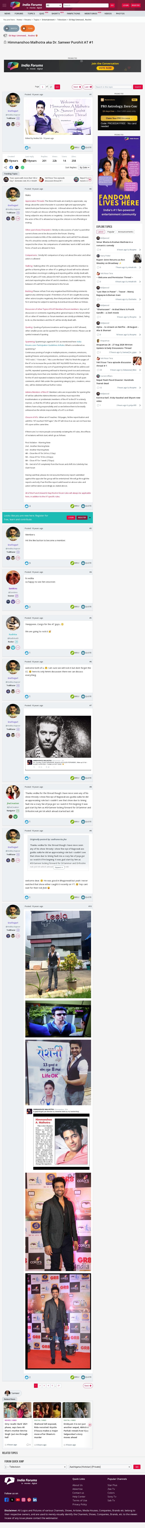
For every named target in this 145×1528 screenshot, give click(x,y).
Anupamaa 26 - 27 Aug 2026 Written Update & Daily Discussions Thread (114, 346)
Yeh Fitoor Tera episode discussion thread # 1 (113, 364)
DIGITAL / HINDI (40, 1420)
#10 (90, 906)
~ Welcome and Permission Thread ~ (114, 277)
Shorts (56, 13)
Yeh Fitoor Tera (106, 273)
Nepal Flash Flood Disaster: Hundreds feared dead (115, 382)
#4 (90, 572)
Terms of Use (79, 1500)
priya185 (132, 405)
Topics (31, 13)
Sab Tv (111, 1500)
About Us (77, 1485)
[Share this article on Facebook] (11, 167)
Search (138, 87)
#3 (90, 528)
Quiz (41, 13)
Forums (19, 13)
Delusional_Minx (129, 370)
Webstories (91, 13)
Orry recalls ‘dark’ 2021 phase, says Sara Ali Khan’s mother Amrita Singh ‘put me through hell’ (16, 1431)
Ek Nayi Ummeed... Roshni (22, 35)
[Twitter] (12, 1500)
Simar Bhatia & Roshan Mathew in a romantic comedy (114, 244)
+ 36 (17, 124)
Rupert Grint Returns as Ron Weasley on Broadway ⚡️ (110, 261)
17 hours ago (114, 352)
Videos (108, 13)
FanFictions (73, 13)
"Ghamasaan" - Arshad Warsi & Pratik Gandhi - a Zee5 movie (115, 311)
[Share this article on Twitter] (17, 167)
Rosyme (133, 249)
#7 (90, 705)
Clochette (132, 299)
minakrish (132, 267)
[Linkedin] (35, 1500)
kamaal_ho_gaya (129, 352)
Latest (101, 231)
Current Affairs (106, 376)
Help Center (78, 1496)
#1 (90, 94)
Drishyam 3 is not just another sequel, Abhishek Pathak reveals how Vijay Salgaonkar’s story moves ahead (76, 1431)
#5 (90, 618)
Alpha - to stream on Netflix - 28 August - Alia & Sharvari (117, 329)
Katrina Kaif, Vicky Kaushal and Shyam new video (118, 399)
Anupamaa (104, 340)
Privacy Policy (79, 1504)
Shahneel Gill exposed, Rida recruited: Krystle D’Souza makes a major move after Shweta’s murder (46, 1431)
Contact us (78, 1492)
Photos (120, 13)
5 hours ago (115, 370)
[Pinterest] (29, 1500)
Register (135, 5)
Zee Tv (111, 1489)
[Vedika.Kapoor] (6, 161)
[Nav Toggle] (4, 5)
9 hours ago (122, 317)
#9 (90, 830)
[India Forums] (26, 5)
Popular (111, 231)
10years (13, 160)
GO (112, 5)
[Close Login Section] (90, 517)
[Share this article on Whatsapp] (22, 167)
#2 (90, 189)
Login (125, 5)
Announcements (125, 231)
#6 (90, 661)
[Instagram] (23, 1500)
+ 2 (18, 602)
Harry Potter (105, 256)
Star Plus (112, 1485)
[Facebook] (6, 1500)
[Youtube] (18, 1500)
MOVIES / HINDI (11, 1420)
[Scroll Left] (5, 179)
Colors (111, 1492)
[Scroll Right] (90, 179)
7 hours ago (120, 267)
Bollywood (104, 238)
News (7, 13)
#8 (90, 787)
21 (59, 1385)
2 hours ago (121, 405)
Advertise (77, 1489)
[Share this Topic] (6, 167)
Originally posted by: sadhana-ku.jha (48, 839)
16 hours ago (121, 334)
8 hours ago (120, 281)
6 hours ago (122, 249)
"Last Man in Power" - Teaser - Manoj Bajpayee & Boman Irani (115, 293)
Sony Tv (112, 1496)
